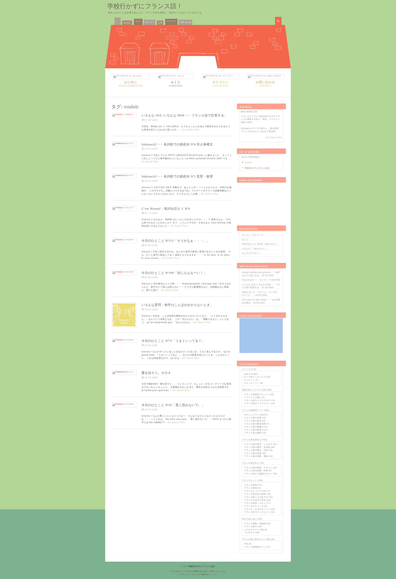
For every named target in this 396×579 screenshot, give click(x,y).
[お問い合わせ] (265, 76)
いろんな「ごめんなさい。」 (256, 248)
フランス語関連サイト (255, 546)
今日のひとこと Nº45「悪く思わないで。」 (173, 405)
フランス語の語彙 (252, 426)
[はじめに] (130, 76)
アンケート (171, 21)
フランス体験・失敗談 (255, 523)
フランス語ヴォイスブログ (257, 400)
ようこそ (246, 369)
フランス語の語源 (252, 453)
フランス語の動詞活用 (255, 423)
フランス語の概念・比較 (256, 450)
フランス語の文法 (252, 420)
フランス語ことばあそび (256, 497)
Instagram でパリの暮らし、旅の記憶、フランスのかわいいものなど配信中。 (261, 130)
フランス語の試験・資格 (256, 456)
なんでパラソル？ (250, 253)
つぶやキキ (249, 532)
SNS (246, 543)
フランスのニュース (254, 506)
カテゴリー (149, 22)
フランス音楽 (250, 484)
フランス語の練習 (252, 432)
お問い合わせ (185, 22)
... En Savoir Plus (273, 137)
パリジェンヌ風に (252, 397)
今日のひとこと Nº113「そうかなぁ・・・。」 (176, 240)
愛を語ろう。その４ (156, 372)
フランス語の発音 (252, 417)
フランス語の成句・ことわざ (258, 444)
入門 (160, 23)
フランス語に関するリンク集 (256, 539)
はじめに (127, 23)
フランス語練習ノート (252, 410)
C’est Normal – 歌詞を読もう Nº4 (166, 208)
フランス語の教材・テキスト (258, 467)
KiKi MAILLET (249, 112)
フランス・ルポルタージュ (257, 509)
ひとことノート (251, 382)
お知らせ (248, 373)
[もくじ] (175, 76)
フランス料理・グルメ (255, 503)
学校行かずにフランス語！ (145, 6)
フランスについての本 (255, 491)
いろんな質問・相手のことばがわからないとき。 (177, 305)
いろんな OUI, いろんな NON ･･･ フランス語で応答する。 (184, 115)
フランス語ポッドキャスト (257, 403)
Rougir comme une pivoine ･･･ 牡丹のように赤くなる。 (261, 274)
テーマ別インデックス (255, 376)
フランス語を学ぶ (250, 462)
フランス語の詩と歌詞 (255, 493)
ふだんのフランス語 (254, 529)
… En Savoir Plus (189, 129)
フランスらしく (249, 480)
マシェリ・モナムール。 (254, 234)
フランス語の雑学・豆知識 (257, 447)
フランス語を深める (251, 439)
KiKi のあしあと (249, 518)
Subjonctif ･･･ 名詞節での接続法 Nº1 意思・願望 (177, 176)
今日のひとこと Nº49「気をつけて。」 (261, 243)
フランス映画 (250, 487)
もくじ (138, 21)
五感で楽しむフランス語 (254, 389)
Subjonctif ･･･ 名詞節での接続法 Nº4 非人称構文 (177, 144)
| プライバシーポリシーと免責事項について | (198, 574)
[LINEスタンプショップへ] (261, 200)
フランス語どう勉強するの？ (258, 473)
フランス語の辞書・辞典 (256, 470)
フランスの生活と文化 (255, 499)
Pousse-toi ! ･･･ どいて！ (255, 279)
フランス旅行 (250, 526)
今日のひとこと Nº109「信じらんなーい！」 (174, 272)
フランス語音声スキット (256, 394)
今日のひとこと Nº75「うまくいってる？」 (173, 340)
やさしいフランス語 (254, 414)
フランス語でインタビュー (257, 512)
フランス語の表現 (252, 429)
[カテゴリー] (220, 76)
